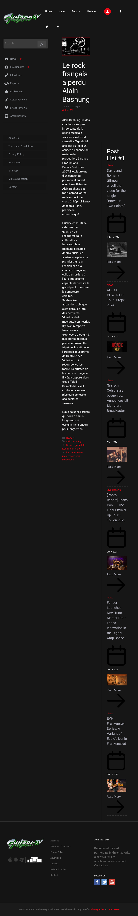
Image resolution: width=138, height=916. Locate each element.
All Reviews (16, 91)
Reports (76, 11)
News (62, 11)
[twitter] (104, 883)
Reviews (92, 11)
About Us (13, 138)
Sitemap (13, 170)
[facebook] (97, 883)
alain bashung (73, 441)
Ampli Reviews (18, 115)
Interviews (16, 75)
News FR (70, 437)
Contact (12, 186)
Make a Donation (18, 178)
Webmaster (114, 909)
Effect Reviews (18, 107)
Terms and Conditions (20, 146)
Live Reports (17, 66)
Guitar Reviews (18, 99)
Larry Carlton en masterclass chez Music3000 (72, 456)
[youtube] (112, 883)
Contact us (101, 865)
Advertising (14, 162)
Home (48, 11)
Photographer (97, 909)
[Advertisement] (118, 89)
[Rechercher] (42, 44)
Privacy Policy (16, 154)
